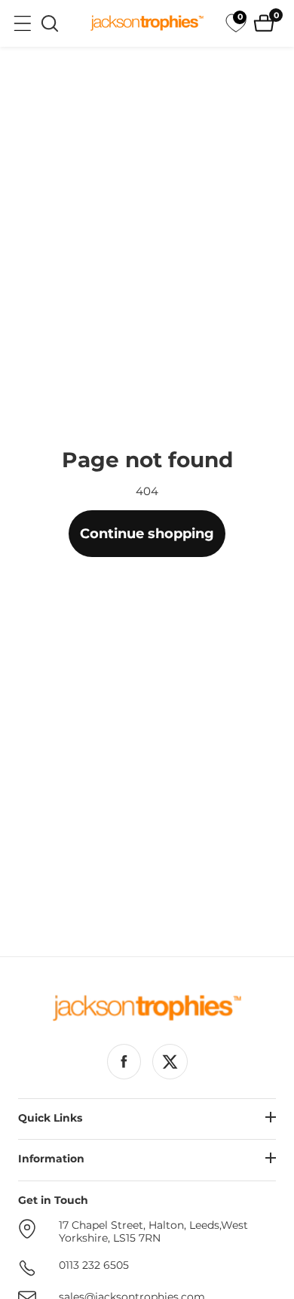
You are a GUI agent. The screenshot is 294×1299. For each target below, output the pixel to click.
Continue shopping (147, 533)
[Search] (50, 23)
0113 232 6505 (94, 1265)
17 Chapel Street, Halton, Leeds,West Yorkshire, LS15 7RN (153, 1232)
